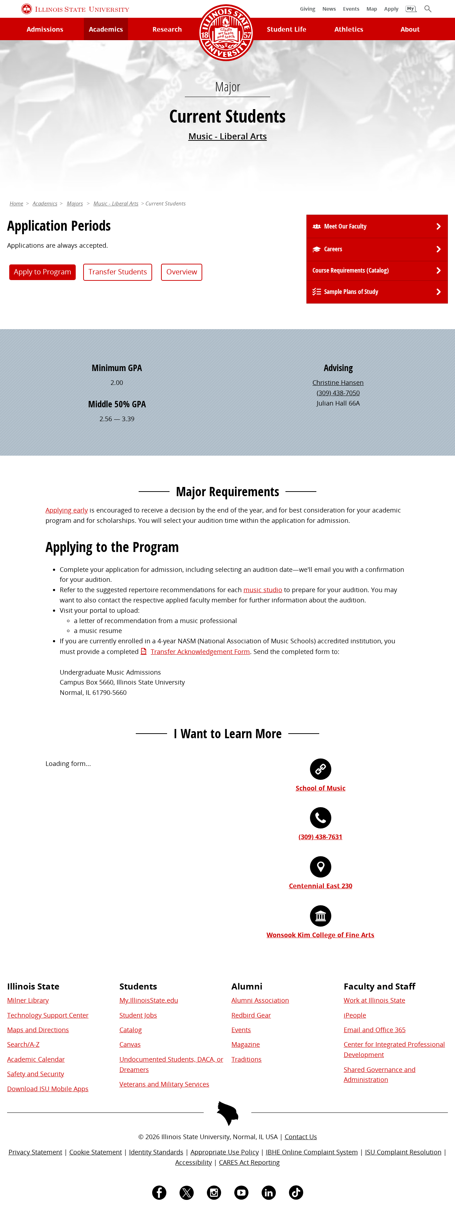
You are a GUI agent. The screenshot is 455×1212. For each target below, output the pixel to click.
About (410, 29)
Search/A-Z (23, 1044)
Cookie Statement (95, 1152)
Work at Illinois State (374, 1000)
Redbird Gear (251, 1015)
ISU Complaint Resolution (403, 1152)
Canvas (130, 1044)
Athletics (348, 29)
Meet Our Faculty (345, 226)
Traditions (246, 1059)
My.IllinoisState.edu (148, 1000)
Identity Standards (156, 1152)
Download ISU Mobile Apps (48, 1088)
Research (167, 29)
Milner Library (28, 1000)
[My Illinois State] (411, 12)
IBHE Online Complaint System (312, 1152)
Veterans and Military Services (164, 1084)
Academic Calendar (36, 1059)
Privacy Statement (35, 1152)
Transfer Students (118, 272)
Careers (333, 249)
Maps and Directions (38, 1029)
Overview (181, 272)
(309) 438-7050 (338, 392)
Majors (75, 203)
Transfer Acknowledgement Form (200, 651)
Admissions (45, 29)
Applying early (67, 510)
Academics (106, 29)
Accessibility (193, 1162)
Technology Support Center (48, 1015)
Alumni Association (260, 1000)
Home (16, 203)
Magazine (245, 1044)
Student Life (286, 29)
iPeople (355, 1015)
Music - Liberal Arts (227, 136)
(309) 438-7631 (320, 836)
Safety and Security (35, 1073)
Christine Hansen (338, 382)
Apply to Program (42, 272)
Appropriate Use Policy (225, 1152)
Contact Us (301, 1136)
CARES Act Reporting (249, 1162)
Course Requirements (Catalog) (350, 270)
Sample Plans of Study (351, 291)
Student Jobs (138, 1015)
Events (241, 1029)
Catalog (130, 1029)
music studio (262, 589)
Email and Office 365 (375, 1029)
